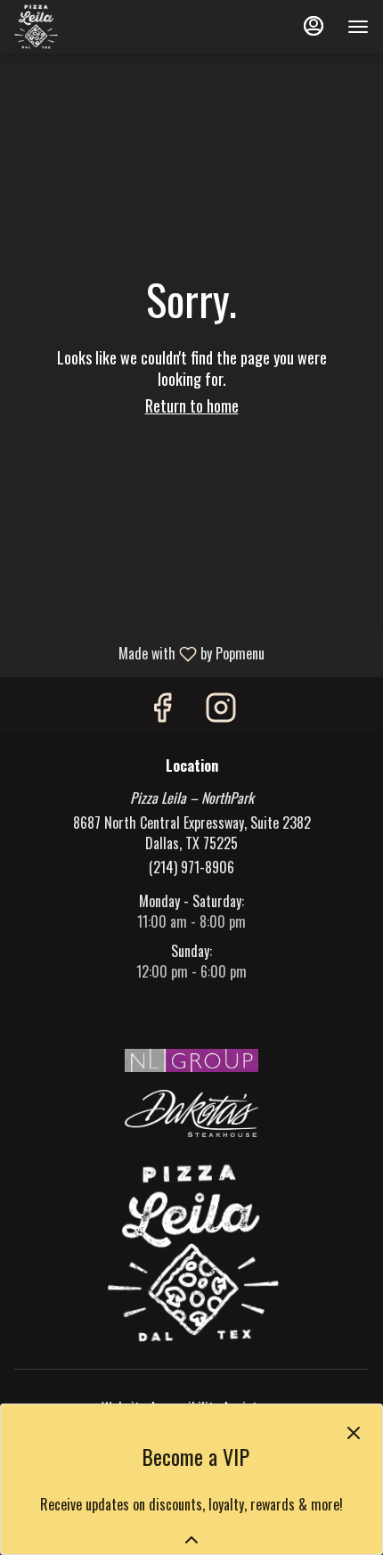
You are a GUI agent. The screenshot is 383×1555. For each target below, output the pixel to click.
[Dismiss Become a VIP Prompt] (353, 1433)
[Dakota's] (191, 1111)
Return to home (192, 405)
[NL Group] (191, 1058)
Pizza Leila (191, 1252)
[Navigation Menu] (358, 27)
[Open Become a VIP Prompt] (191, 1540)
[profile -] (313, 26)
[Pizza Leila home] (94, 26)
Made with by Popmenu (139, 653)
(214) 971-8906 (191, 867)
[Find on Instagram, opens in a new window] (221, 709)
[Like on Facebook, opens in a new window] (162, 709)
